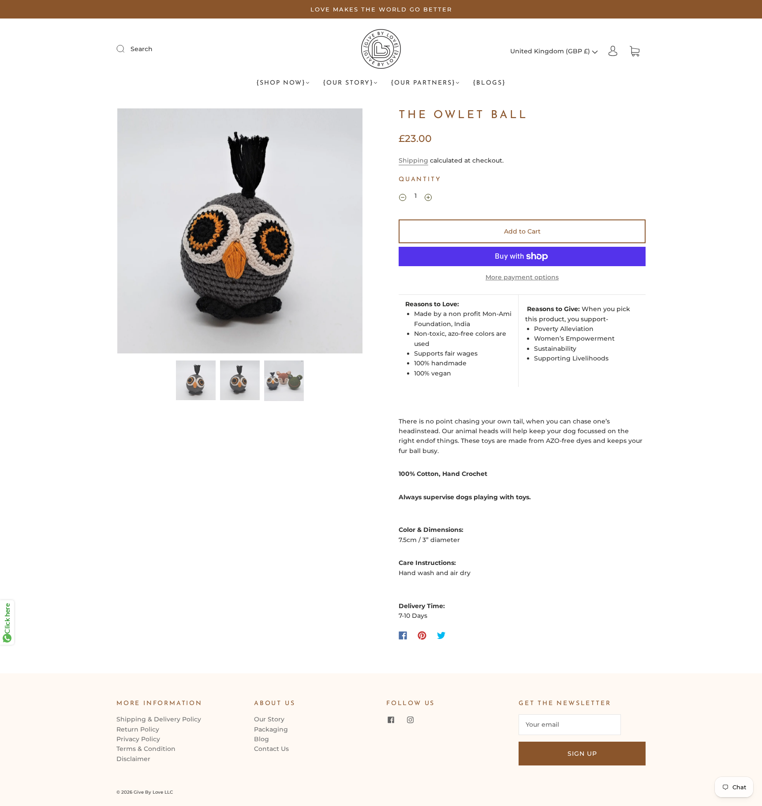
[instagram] (410, 719)
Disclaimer (133, 759)
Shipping (413, 160)
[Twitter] (441, 635)
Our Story (269, 719)
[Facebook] (402, 635)
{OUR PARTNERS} (423, 83)
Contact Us (271, 749)
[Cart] (635, 51)
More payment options (522, 277)
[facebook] (390, 719)
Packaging (271, 729)
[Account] (613, 51)
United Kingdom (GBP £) (551, 51)
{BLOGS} (489, 83)
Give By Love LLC (153, 792)
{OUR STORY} (348, 83)
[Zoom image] (240, 232)
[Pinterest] (422, 635)
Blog (261, 739)
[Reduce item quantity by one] (402, 197)
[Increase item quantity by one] (428, 197)
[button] (141, 232)
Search (142, 49)
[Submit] (126, 48)
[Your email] (570, 724)
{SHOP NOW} (281, 83)
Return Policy (137, 729)
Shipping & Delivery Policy (158, 719)
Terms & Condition (146, 749)
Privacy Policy (138, 739)
